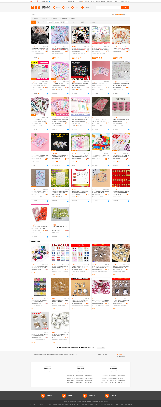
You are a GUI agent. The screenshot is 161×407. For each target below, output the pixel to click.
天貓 (63, 404)
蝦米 (86, 404)
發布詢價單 (119, 354)
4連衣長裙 (120, 378)
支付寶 (110, 404)
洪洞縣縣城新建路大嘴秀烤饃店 (108, 378)
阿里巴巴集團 (32, 404)
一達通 (125, 404)
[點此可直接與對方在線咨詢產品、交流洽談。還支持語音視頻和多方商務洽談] (47, 94)
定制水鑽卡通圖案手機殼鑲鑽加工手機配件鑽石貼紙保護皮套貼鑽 (40, 227)
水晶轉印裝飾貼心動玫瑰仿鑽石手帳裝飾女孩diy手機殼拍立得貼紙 (121, 84)
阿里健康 (121, 404)
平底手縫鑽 (39, 339)
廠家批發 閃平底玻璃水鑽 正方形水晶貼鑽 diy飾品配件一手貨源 (60, 267)
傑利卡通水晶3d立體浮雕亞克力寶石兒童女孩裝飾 (60, 49)
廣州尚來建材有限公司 (123, 376)
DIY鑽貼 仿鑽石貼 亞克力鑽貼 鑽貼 (60, 227)
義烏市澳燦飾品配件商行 (119, 269)
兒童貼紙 (99, 53)
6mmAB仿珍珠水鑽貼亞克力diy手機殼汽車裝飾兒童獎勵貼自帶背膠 (60, 84)
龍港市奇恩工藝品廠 (36, 87)
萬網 (105, 404)
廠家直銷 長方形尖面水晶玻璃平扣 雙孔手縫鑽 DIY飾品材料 (60, 335)
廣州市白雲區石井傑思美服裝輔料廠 (58, 337)
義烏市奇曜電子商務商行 (56, 194)
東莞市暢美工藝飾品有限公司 (36, 230)
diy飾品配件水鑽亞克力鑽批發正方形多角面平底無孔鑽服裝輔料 (121, 301)
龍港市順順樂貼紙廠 (117, 123)
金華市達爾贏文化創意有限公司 (117, 51)
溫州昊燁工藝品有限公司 (76, 87)
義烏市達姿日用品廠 (76, 159)
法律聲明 (79, 402)
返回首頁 (94, 347)
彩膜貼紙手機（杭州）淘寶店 (82, 383)
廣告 (47, 49)
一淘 (70, 404)
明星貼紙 (78, 53)
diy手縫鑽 (44, 339)
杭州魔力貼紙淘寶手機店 (72, 380)
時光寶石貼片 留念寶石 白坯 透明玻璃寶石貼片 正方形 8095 (60, 301)
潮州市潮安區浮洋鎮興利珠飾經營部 (98, 269)
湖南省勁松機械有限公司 (123, 380)
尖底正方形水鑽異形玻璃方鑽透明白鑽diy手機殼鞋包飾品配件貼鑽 (121, 267)
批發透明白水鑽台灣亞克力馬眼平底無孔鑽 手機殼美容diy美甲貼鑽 (100, 267)
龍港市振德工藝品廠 (56, 123)
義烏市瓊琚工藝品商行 (97, 87)
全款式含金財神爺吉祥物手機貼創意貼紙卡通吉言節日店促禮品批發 (121, 192)
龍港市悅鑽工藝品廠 (56, 87)
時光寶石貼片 (55, 305)
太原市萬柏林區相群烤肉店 (115, 383)
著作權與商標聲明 (72, 402)
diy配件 (119, 271)
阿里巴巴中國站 (47, 404)
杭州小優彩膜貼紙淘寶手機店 (91, 383)
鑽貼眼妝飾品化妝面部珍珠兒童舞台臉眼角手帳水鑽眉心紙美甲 (40, 192)
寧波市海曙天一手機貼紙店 (73, 378)
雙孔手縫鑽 (64, 339)
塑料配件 (34, 305)
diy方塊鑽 (86, 271)
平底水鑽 (124, 305)
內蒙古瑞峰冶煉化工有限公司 (124, 383)
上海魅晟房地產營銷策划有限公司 (116, 380)
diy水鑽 (123, 271)
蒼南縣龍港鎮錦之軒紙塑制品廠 (117, 159)
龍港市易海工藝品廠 (36, 159)
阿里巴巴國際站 (39, 404)
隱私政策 (89, 402)
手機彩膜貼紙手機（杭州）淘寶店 (83, 378)
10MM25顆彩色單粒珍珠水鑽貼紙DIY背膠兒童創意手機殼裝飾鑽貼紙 (121, 156)
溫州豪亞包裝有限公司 (36, 123)
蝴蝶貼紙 (38, 53)
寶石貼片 (60, 305)
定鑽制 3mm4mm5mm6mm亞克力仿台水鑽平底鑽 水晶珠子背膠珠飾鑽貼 (100, 301)
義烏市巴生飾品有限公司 (37, 269)
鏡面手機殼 (80, 305)
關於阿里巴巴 (95, 402)
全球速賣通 (54, 404)
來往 (114, 404)
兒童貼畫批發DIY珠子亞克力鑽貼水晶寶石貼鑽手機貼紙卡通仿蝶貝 (39, 120)
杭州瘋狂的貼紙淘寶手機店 (91, 380)
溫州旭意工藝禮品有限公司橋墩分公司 (117, 376)
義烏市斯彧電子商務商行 (76, 123)
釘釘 (117, 404)
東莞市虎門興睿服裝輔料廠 (76, 194)
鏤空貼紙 (42, 53)
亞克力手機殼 (101, 271)
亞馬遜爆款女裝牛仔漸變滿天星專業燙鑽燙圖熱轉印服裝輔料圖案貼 (80, 192)
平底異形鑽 (34, 339)
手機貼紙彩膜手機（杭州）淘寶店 (83, 376)
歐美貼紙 (83, 53)
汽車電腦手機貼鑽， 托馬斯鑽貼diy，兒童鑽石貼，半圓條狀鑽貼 (100, 156)
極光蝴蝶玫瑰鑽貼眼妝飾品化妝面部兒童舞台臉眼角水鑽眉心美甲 (60, 192)
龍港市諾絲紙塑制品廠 (97, 51)
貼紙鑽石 (59, 53)
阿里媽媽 (82, 404)
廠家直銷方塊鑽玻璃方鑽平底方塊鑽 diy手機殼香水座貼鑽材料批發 (80, 267)
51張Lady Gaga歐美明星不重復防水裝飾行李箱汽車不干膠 (80, 49)
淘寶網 (59, 404)
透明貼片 (64, 305)
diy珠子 (41, 305)
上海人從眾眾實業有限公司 (56, 51)
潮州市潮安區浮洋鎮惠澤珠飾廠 (37, 337)
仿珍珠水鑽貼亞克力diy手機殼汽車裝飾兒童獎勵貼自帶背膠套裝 (40, 156)
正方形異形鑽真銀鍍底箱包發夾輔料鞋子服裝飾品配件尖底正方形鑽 (40, 267)
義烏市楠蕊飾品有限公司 (58, 269)
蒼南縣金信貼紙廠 (96, 159)
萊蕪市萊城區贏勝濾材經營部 (115, 378)
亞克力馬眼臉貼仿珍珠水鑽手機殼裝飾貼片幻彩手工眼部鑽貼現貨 (80, 84)
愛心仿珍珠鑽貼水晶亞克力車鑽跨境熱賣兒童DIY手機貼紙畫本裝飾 (80, 120)
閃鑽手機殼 (86, 305)
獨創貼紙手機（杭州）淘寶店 (73, 383)
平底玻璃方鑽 (75, 271)
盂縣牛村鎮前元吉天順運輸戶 (107, 376)
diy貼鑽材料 (81, 271)
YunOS (96, 404)
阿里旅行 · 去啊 (75, 404)
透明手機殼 (94, 271)
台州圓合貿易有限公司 (117, 87)
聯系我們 (101, 402)
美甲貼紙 (34, 53)
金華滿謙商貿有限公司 (76, 51)
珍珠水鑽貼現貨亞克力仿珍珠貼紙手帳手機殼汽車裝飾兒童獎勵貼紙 (60, 120)
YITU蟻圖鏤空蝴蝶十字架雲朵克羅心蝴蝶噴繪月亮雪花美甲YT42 (40, 49)
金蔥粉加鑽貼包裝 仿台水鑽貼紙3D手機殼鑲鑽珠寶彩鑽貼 (121, 120)
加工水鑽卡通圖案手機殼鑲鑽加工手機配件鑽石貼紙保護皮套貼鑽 (100, 120)
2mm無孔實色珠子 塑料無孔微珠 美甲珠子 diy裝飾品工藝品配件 (40, 301)
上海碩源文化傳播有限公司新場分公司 (109, 380)
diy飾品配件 (54, 271)
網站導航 (106, 402)
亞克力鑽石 (54, 53)
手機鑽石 (63, 53)
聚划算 (66, 404)
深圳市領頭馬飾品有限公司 (56, 159)
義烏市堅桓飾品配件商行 (78, 269)
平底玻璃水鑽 (60, 271)
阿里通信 (101, 404)
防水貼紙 (74, 53)
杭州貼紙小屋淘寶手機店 (81, 380)
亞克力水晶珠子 (101, 305)
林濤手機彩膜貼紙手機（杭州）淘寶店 (93, 378)
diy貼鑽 (105, 271)
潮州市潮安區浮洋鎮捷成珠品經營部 (37, 303)
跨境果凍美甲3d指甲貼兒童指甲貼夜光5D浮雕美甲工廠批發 (100, 49)
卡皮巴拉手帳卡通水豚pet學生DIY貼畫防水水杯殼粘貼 (121, 49)
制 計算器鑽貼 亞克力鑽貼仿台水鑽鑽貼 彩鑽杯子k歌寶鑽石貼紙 (100, 192)
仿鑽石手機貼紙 (105, 354)
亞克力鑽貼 (94, 305)
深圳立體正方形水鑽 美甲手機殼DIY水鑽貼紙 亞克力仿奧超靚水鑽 (60, 156)
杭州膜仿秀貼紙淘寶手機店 (73, 376)
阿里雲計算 (90, 404)
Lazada (130, 404)
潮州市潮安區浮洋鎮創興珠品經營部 (78, 303)
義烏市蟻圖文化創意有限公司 (36, 51)
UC (107, 404)
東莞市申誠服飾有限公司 (106, 383)
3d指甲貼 (103, 53)
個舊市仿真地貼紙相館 (90, 376)
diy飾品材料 (54, 339)
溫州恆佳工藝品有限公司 (56, 230)
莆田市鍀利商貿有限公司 (117, 194)
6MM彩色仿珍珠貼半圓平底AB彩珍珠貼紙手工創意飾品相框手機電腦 (80, 156)
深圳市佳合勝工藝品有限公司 (97, 123)
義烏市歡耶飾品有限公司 (58, 303)
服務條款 (84, 402)
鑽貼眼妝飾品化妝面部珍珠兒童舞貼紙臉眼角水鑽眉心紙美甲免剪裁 (40, 84)
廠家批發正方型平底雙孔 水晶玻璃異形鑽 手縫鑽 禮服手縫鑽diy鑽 (40, 335)
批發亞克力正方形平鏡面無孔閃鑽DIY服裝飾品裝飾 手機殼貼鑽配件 (80, 301)
